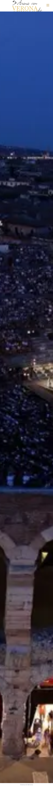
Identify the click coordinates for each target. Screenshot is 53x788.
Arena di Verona (26, 785)
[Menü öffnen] (48, 5)
